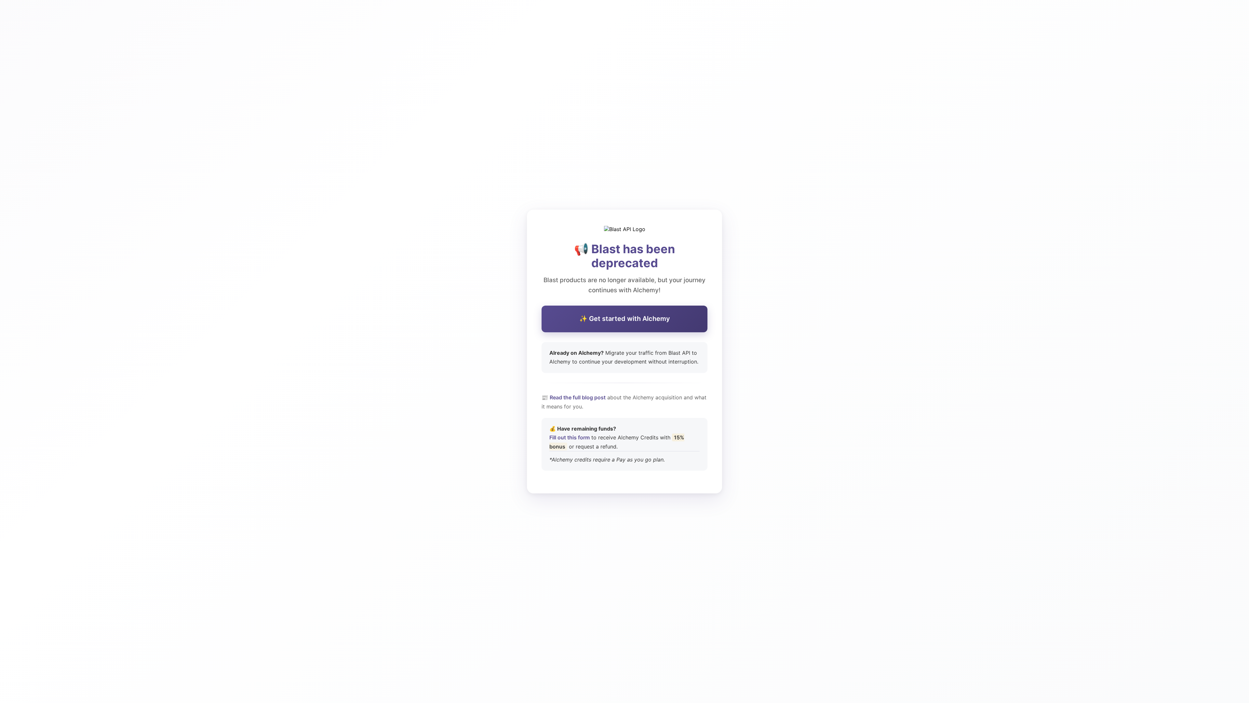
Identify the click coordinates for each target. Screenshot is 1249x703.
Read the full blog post (578, 397)
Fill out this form (569, 437)
